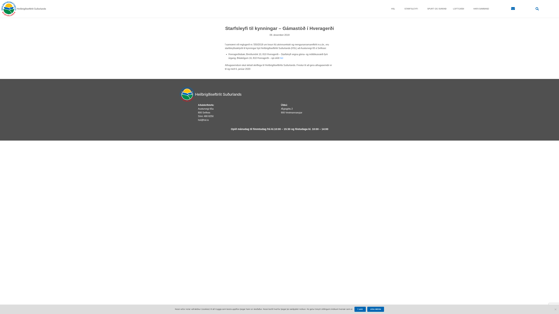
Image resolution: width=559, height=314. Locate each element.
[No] (555, 309)
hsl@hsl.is (203, 120)
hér (281, 58)
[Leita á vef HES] (537, 9)
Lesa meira (375, 309)
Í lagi (360, 309)
